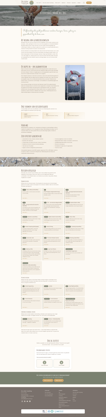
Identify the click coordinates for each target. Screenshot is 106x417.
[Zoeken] (84, 3)
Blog (74, 399)
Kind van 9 (57, 2)
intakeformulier (24, 332)
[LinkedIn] (30, 401)
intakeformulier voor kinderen (36, 175)
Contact (88, 2)
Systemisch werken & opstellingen (63, 398)
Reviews (74, 397)
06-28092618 (23, 397)
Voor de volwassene (49, 393)
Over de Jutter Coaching (48, 2)
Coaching (61, 395)
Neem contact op (47, 380)
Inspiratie (74, 2)
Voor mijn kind (44, 365)
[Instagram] (22, 401)
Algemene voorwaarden (80, 415)
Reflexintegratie (62, 393)
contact (34, 332)
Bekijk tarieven (59, 380)
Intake (79, 2)
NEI (59, 392)
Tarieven (69, 2)
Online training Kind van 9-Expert (64, 406)
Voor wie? (38, 2)
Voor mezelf (61, 365)
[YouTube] (27, 401)
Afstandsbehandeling (63, 402)
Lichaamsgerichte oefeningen (65, 400)
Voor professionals (48, 395)
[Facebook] (25, 401)
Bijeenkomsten (62, 404)
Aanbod (63, 2)
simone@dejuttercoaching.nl (26, 398)
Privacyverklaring (72, 415)
